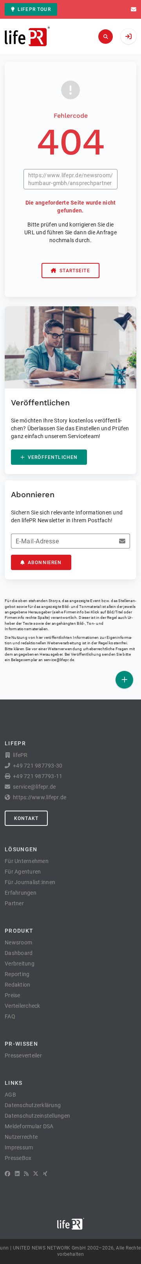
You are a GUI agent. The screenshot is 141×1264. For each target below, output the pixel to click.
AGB (10, 1094)
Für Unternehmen (27, 861)
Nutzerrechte (21, 1137)
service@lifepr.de (59, 660)
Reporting (17, 974)
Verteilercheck (22, 1006)
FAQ (10, 1016)
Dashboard (19, 953)
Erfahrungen (20, 893)
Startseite (75, 270)
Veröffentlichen (53, 457)
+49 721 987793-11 (37, 776)
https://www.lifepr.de (39, 797)
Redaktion (17, 985)
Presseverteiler (23, 1055)
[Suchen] (105, 36)
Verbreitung (19, 963)
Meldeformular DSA (29, 1126)
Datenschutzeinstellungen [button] (37, 1116)
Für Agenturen (23, 871)
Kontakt (26, 818)
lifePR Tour (34, 9)
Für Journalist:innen (30, 882)
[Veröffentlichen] (124, 680)
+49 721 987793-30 (37, 765)
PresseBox (18, 1158)
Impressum (19, 1147)
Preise (12, 995)
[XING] (45, 1174)
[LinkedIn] (17, 1174)
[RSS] (26, 1174)
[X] (35, 1174)
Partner (14, 903)
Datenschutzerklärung (33, 1105)
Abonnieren (45, 562)
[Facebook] (7, 1174)
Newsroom (18, 942)
